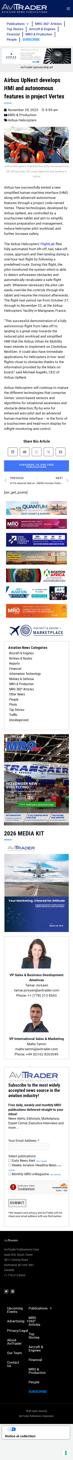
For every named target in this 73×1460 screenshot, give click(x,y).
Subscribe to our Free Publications (36, 466)
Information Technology (25, 674)
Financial (13, 34)
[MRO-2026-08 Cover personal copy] (36, 779)
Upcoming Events (15, 1310)
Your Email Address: (23, 1141)
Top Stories (15, 29)
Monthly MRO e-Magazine (36, 1174)
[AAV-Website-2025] (36, 56)
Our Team (14, 1353)
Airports (14, 663)
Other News (17, 694)
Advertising (16, 1321)
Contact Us (13, 1364)
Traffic (13, 715)
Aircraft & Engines (42, 29)
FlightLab (48, 244)
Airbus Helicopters (22, 120)
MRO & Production (39, 34)
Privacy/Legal (16, 1331)
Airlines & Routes (20, 658)
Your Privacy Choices (40, 1429)
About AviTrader (14, 1341)
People (12, 39)
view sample (41, 1161)
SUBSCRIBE (31, 39)
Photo (13, 704)
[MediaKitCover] (36, 886)
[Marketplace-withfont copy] (36, 630)
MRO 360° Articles (48, 24)
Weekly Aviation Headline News (34, 1167)
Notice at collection (20, 1436)
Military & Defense (21, 679)
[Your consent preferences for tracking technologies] (66, 1453)
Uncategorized (18, 720)
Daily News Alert (29, 1161)
